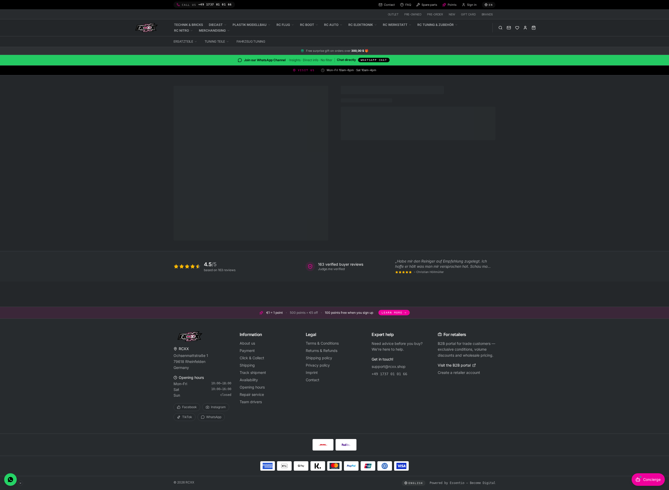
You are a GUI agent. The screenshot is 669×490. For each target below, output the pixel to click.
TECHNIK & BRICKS (188, 25)
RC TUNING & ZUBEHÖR (435, 25)
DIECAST (216, 25)
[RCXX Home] (147, 27)
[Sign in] (525, 27)
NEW (452, 14)
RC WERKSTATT (395, 25)
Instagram (218, 407)
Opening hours (252, 387)
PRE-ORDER (435, 14)
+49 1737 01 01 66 (389, 374)
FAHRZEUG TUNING (251, 41)
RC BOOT (307, 25)
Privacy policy (318, 365)
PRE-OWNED (413, 14)
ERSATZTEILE (183, 41)
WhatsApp (213, 417)
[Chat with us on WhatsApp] (10, 479)
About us (247, 343)
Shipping (247, 365)
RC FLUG (283, 25)
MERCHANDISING (212, 30)
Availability (249, 380)
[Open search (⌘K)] (500, 27)
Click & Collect (252, 358)
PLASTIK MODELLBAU (250, 25)
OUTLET (393, 14)
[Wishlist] (517, 27)
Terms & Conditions (322, 343)
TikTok (187, 417)
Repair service (252, 394)
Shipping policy (319, 358)
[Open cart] (533, 27)
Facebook (189, 407)
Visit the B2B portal (454, 365)
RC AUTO (331, 25)
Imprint (312, 372)
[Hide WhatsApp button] (20, 483)
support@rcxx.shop (389, 366)
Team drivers (251, 402)
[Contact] (508, 27)
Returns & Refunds (321, 350)
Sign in (472, 5)
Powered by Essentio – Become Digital (462, 483)
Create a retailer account (459, 372)
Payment (247, 350)
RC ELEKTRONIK (360, 25)
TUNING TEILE (215, 41)
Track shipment (253, 372)
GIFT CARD (468, 14)
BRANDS (487, 14)
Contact (312, 380)
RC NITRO (181, 30)
